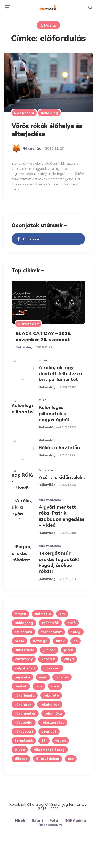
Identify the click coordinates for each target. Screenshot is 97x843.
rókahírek (23, 704)
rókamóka (53, 713)
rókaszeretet (52, 722)
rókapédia (24, 722)
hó (76, 641)
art (62, 614)
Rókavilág (49, 113)
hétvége (40, 641)
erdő (72, 623)
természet (24, 740)
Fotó (42, 400)
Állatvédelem (28, 324)
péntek (21, 686)
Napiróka (46, 470)
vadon (60, 740)
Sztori (37, 820)
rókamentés (25, 713)
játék (68, 650)
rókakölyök (49, 704)
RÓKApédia (24, 113)
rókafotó (51, 695)
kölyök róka (25, 668)
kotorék (48, 659)
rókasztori (24, 731)
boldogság (24, 623)
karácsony (24, 659)
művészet (52, 668)
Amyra (20, 614)
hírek (60, 641)
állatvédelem (47, 759)
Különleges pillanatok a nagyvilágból (54, 413)
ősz (71, 759)
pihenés (62, 677)
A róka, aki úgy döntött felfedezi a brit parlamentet (60, 373)
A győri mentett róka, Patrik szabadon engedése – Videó (61, 516)
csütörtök (50, 623)
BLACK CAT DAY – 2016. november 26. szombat (43, 336)
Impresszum (50, 824)
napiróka (22, 677)
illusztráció (24, 650)
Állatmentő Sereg (49, 749)
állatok (21, 759)
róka (55, 686)
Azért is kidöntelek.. (62, 477)
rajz (39, 686)
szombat (49, 731)
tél (44, 740)
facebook (31, 239)
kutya (69, 659)
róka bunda (25, 695)
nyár (43, 677)
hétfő (19, 641)
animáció (43, 614)
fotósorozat (51, 632)
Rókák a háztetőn (59, 447)
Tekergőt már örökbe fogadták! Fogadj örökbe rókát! (59, 562)
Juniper (49, 650)
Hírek (43, 360)
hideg (75, 632)
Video (20, 749)
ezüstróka (23, 632)
